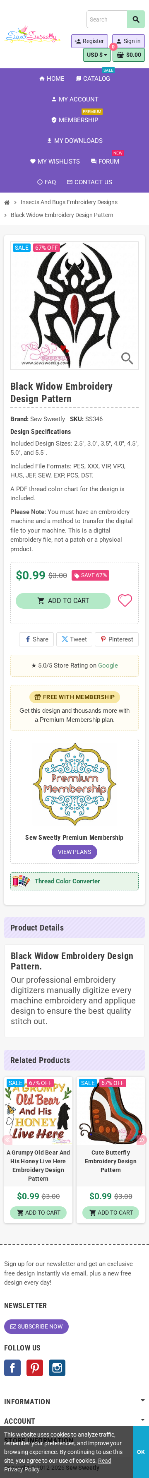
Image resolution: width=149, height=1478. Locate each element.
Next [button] (142, 1140)
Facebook (12, 1368)
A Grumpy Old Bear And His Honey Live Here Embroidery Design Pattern (38, 1165)
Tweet (74, 639)
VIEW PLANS (74, 852)
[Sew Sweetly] (32, 33)
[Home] (7, 202)
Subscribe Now (40, 1326)
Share (36, 639)
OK (141, 1452)
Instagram (57, 1368)
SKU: (77, 419)
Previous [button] (7, 1140)
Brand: (19, 419)
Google (108, 665)
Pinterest (116, 639)
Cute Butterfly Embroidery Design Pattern (111, 1161)
